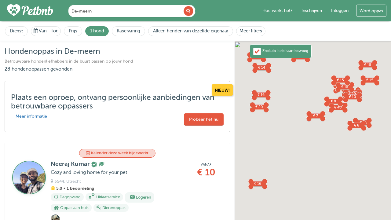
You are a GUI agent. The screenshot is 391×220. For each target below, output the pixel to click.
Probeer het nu (203, 119)
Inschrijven (311, 10)
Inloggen (340, 10)
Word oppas (371, 11)
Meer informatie (31, 116)
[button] (315, 116)
